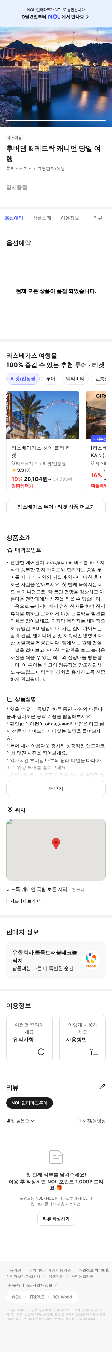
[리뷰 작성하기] (102, 1087)
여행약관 (56, 1276)
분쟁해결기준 (82, 1276)
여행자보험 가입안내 (23, 1276)
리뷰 (98, 218)
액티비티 (75, 378)
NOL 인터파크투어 (30, 1102)
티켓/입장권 (22, 378)
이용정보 (70, 218)
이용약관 (13, 1270)
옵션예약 (14, 218)
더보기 (56, 788)
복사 (81, 889)
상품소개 (42, 218)
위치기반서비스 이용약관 (50, 1270)
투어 (50, 378)
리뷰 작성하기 (56, 1218)
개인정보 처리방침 (94, 1270)
